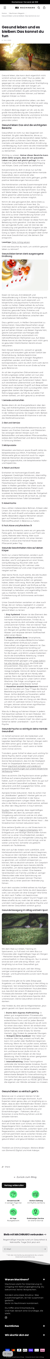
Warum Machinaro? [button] (17, 1279)
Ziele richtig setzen (21, 242)
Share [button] (7, 1167)
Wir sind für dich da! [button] (17, 1335)
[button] (5, 7)
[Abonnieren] (44, 1249)
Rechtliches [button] (12, 1326)
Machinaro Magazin (17, 13)
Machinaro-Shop (18, 1357)
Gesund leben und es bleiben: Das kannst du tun (21, 16)
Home (4, 13)
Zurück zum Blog (27, 1177)
